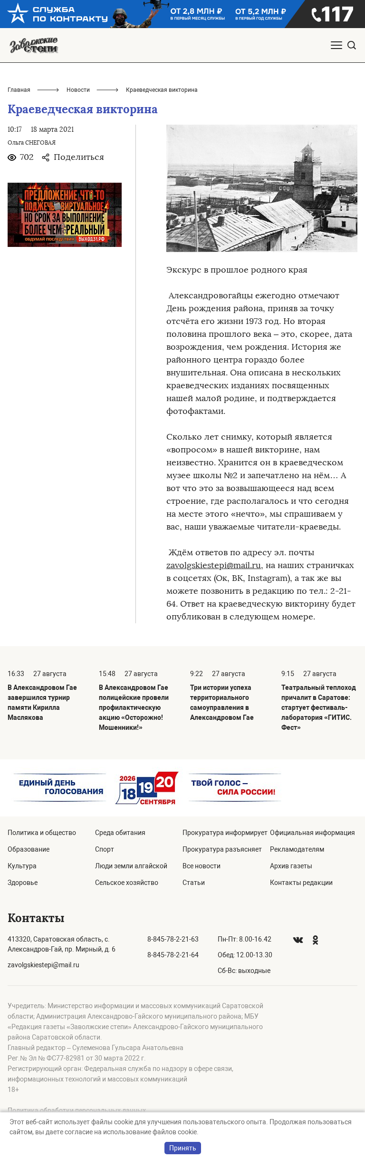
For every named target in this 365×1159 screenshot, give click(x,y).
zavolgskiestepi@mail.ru (213, 565)
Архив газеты (291, 866)
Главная (19, 90)
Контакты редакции (301, 882)
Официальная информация (312, 832)
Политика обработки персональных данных (77, 1110)
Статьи (193, 882)
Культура (22, 866)
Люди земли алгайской (131, 866)
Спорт (104, 849)
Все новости (201, 866)
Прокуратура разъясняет (222, 849)
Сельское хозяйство (126, 882)
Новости (78, 90)
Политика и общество (42, 832)
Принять (182, 1148)
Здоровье (23, 882)
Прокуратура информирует (225, 832)
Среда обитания (120, 832)
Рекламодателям (297, 849)
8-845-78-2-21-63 (173, 939)
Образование (28, 849)
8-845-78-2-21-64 (173, 955)
